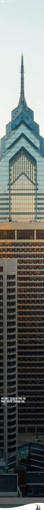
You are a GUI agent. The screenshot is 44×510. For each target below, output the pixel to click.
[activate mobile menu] (42, 1)
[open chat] (38, 507)
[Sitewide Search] (40, 2)
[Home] (7, 2)
